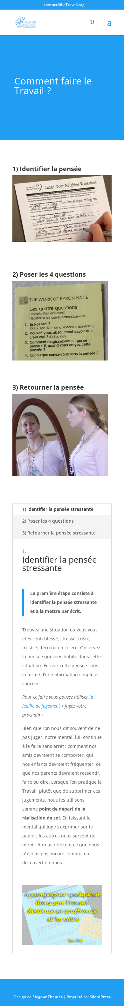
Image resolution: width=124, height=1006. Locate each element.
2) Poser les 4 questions (48, 521)
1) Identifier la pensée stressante (57, 509)
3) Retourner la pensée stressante (59, 533)
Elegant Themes (47, 997)
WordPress (100, 997)
